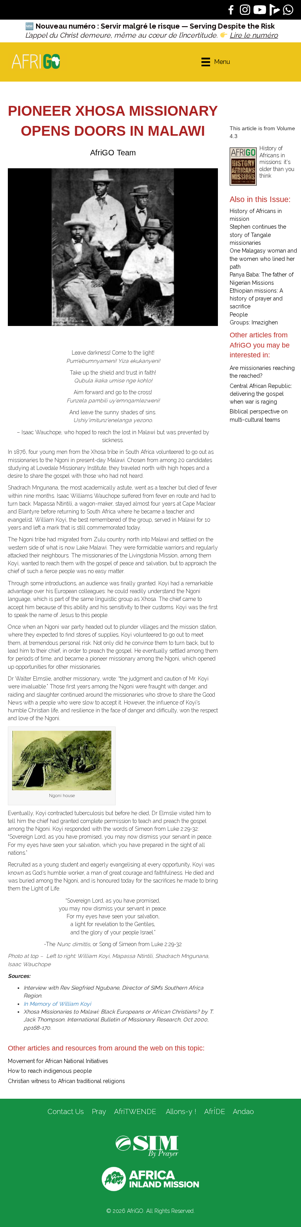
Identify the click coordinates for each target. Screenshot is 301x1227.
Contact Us (65, 1111)
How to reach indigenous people (50, 1071)
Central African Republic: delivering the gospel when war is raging (261, 394)
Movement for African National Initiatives (58, 1061)
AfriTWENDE (135, 1111)
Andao (243, 1111)
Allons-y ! (180, 1111)
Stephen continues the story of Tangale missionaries (258, 235)
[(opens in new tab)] (147, 1146)
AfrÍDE (214, 1111)
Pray (99, 1111)
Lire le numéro (254, 35)
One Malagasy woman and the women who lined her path (263, 259)
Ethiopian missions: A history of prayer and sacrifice (256, 299)
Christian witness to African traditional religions (66, 1081)
